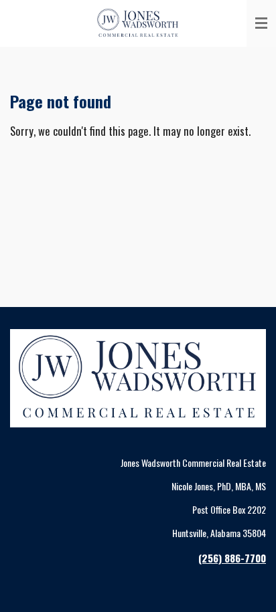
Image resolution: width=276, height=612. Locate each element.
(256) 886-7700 (232, 557)
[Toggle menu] (261, 23)
